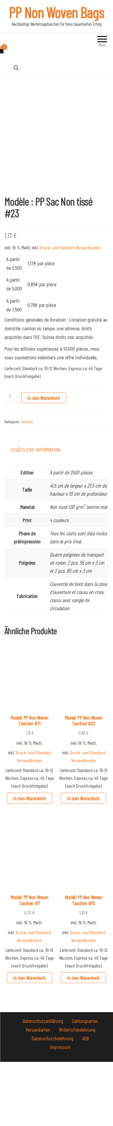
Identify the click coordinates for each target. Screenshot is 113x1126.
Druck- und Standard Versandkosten (70, 247)
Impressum (60, 1047)
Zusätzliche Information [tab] (35, 449)
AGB (85, 1038)
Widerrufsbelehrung (77, 1029)
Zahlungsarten (85, 1021)
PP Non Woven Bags (56, 12)
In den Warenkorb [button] (29, 798)
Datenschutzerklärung (43, 1021)
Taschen (26, 421)
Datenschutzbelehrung (53, 1038)
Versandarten (38, 1029)
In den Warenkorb (43, 397)
